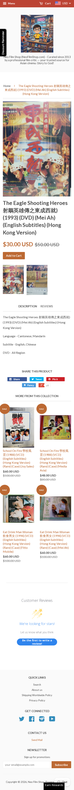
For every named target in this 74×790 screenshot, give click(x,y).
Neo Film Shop (36, 781)
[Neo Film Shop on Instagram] (42, 720)
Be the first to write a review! (37, 642)
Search (37, 684)
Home (7, 86)
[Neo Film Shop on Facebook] (32, 720)
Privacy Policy (37, 700)
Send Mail (37, 739)
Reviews (46, 306)
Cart (47, 3)
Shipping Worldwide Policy (37, 695)
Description (27, 306)
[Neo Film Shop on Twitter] (21, 720)
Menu (11, 3)
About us (37, 689)
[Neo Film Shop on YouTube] (52, 720)
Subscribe (61, 764)
